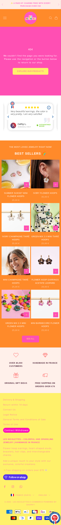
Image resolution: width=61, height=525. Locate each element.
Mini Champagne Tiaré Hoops (15, 281)
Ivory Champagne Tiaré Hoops (16, 238)
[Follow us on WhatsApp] (21, 486)
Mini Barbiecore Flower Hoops (45, 324)
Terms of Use (10, 424)
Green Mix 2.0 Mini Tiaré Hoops (45, 238)
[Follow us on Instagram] (12, 486)
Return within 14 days (15, 404)
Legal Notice (10, 414)
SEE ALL (30, 339)
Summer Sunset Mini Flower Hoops (16, 194)
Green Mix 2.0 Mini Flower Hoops (15, 324)
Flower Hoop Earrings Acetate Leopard (45, 281)
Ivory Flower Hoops (45, 193)
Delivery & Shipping (14, 399)
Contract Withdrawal (16, 430)
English (43, 495)
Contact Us (9, 409)
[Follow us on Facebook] (4, 486)
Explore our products (30, 71)
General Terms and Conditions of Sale (24, 419)
